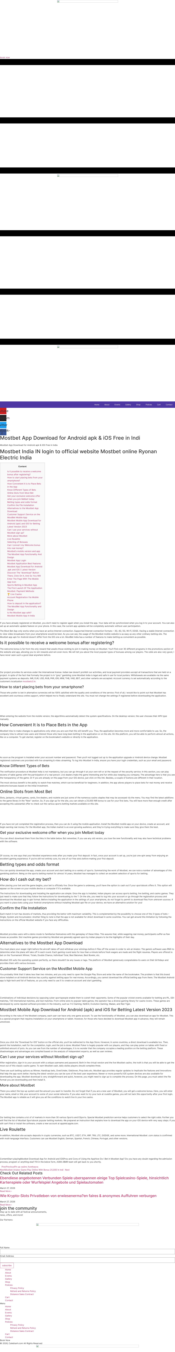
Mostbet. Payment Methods (20, 591)
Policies (149, 404)
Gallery (128, 404)
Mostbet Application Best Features (24, 563)
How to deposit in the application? (24, 603)
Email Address (7, 1256)
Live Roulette (13, 539)
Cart (159, 404)
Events (117, 404)
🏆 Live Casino (14, 594)
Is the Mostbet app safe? (19, 612)
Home (96, 404)
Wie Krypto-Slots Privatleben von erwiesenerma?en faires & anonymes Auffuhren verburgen (78, 1196)
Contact (169, 404)
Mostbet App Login (16, 560)
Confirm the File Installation (20, 505)
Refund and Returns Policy (23, 1291)
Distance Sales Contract (22, 1294)
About (106, 404)
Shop (138, 404)
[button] (5, 57)
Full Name (4, 1247)
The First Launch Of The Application (24, 588)
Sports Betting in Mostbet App (22, 585)
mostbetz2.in (29, 681)
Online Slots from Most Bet (20, 493)
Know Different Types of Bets (21, 490)
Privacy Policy (17, 1288)
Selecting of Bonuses (17, 542)
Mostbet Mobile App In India (21, 615)
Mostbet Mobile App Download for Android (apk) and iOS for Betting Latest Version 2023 (24, 523)
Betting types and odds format (22, 502)
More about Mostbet (17, 536)
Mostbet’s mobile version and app (23, 551)
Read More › (6, 1191)
